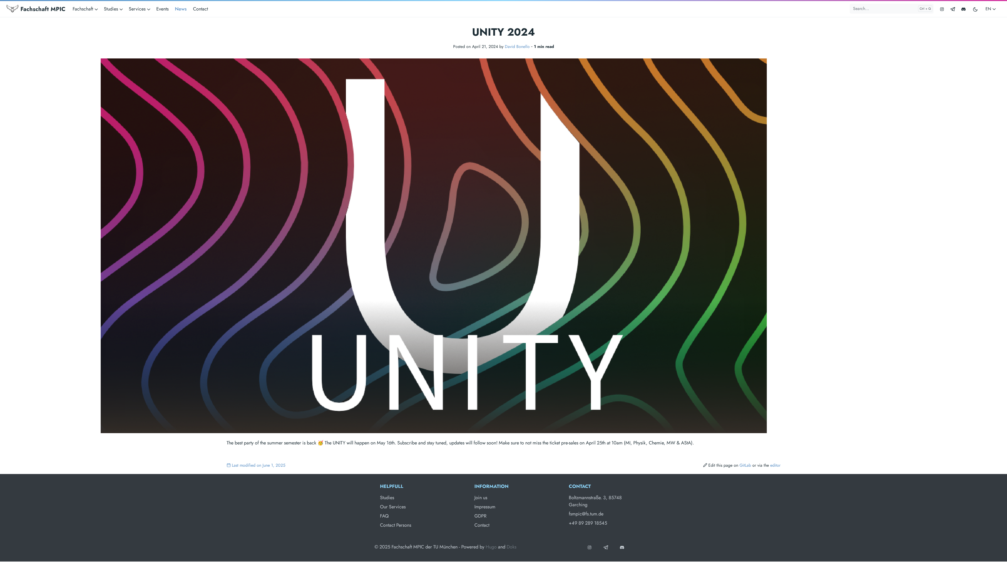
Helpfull (391, 486)
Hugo (491, 546)
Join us (480, 497)
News (181, 9)
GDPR (480, 516)
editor (775, 465)
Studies (387, 497)
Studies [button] (111, 9)
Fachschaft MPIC (42, 9)
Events (162, 9)
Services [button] (138, 9)
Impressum (484, 506)
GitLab (745, 465)
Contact (200, 9)
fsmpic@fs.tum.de (586, 513)
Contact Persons (395, 525)
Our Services (393, 506)
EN (988, 9)
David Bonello (517, 46)
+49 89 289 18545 (588, 523)
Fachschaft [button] (83, 9)
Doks (511, 546)
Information (491, 486)
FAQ (384, 516)
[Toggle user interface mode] (975, 9)
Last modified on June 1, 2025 (258, 465)
